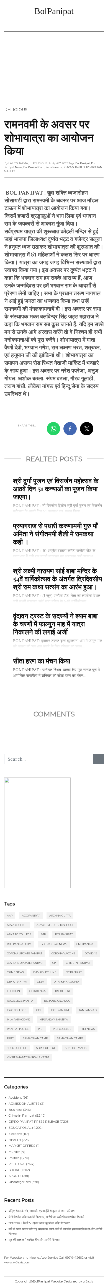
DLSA (40, 981)
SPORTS (15, 1176)
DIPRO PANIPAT (17, 981)
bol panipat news (54, 944)
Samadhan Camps (70, 1038)
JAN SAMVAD (88, 1010)
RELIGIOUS (15, 109)
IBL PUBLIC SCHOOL (57, 1000)
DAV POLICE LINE (44, 972)
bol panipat (82, 163)
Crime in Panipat (78, 962)
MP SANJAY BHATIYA (54, 1019)
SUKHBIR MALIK (76, 1047)
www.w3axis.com (17, 1262)
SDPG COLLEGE (17, 1047)
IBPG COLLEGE (16, 1010)
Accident (15, 1097)
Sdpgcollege (46, 1047)
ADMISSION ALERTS (24, 1104)
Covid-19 (91, 953)
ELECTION (13, 991)
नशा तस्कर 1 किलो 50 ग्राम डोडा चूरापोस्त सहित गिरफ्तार (39, 1223)
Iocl (38, 1010)
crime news (15, 972)
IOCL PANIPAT (60, 1010)
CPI (54, 962)
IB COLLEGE (63, 991)
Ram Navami (54, 167)
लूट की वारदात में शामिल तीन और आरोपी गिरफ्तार (34, 1240)
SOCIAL (14, 1170)
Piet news (88, 1028)
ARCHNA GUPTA (60, 915)
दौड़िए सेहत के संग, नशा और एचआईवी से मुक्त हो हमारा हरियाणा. (42, 1211)
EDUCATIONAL (20, 1128)
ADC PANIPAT (31, 915)
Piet (40, 1028)
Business (15, 1110)
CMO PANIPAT (85, 944)
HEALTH (15, 1140)
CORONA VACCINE (63, 953)
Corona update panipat (24, 953)
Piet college (62, 1028)
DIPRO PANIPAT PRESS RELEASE (34, 1122)
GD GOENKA (37, 991)
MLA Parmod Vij (18, 1019)
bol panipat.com (34, 167)
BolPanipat (54, 11)
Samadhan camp (35, 1038)
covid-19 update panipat (25, 962)
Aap (9, 915)
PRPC (10, 1038)
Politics (14, 1158)
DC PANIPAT (74, 972)
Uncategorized (20, 1182)
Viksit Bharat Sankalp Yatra (28, 1057)
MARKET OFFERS (22, 1146)
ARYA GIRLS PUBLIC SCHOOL (55, 924)
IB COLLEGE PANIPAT (21, 1000)
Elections (15, 1134)
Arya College (17, 924)
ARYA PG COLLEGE (19, 934)
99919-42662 (74, 1258)
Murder (14, 1152)
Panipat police (18, 1028)
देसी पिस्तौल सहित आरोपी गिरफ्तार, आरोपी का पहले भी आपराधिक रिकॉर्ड (46, 1217)
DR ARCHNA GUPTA (66, 981)
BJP (43, 934)
